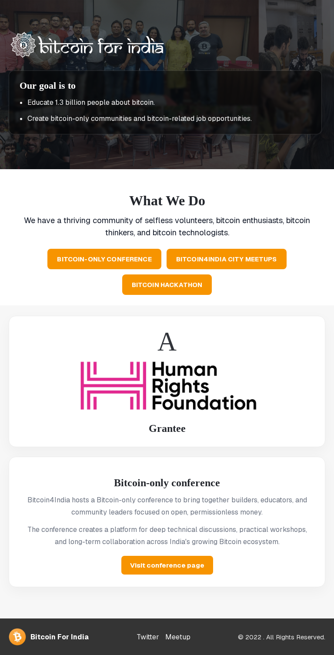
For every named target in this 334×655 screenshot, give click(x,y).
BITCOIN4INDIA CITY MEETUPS (226, 259)
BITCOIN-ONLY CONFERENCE (104, 259)
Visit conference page (167, 565)
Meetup (177, 637)
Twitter (148, 637)
